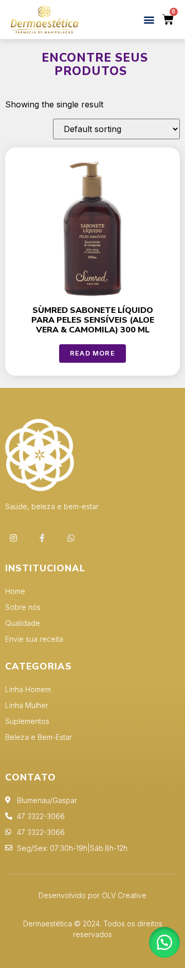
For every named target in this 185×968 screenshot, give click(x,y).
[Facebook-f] (42, 538)
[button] (148, 19)
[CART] (168, 19)
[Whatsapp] (71, 538)
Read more (92, 353)
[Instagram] (13, 538)
